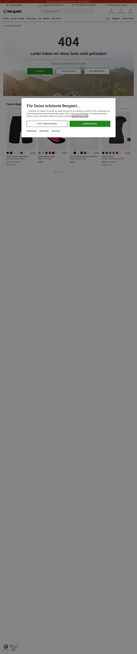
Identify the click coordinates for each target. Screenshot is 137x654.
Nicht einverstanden (47, 124)
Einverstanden (90, 124)
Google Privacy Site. (80, 116)
